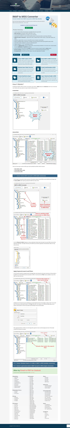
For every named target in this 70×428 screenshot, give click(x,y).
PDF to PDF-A (16, 417)
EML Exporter (16, 385)
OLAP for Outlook (47, 387)
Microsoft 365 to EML (33, 408)
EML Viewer (46, 380)
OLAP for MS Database (48, 385)
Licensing (46, 10)
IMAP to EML (31, 399)
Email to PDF (16, 377)
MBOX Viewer (47, 381)
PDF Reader (16, 397)
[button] (35, 176)
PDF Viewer (46, 377)
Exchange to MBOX (32, 410)
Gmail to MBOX (32, 418)
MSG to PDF (16, 405)
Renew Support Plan (48, 407)
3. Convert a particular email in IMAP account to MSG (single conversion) (34, 366)
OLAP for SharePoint (48, 386)
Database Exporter (17, 387)
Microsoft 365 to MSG (33, 407)
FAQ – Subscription (47, 397)
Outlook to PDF (32, 400)
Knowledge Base (16, 381)
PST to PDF (16, 404)
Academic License (47, 400)
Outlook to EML (32, 402)
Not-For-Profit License (48, 399)
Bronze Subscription (48, 392)
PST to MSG (31, 378)
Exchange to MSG (32, 411)
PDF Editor (15, 392)
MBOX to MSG (32, 391)
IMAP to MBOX (32, 398)
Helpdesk (15, 378)
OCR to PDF (16, 416)
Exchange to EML (32, 412)
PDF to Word (16, 418)
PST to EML (31, 379)
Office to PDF (16, 414)
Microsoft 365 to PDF (33, 405)
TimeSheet (16, 380)
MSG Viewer (47, 379)
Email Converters (29, 10)
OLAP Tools (35, 10)
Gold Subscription (47, 395)
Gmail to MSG (32, 416)
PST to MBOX (31, 380)
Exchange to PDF (16, 412)
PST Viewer (46, 378)
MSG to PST (31, 385)
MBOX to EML (32, 392)
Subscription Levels (48, 391)
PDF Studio (16, 391)
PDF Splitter (16, 400)
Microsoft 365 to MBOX (33, 406)
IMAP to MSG (31, 397)
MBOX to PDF (16, 407)
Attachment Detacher (17, 386)
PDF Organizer (16, 398)
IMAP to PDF (31, 395)
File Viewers (41, 10)
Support (51, 10)
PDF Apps (15, 10)
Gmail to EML (31, 417)
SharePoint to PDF (17, 415)
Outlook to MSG (32, 401)
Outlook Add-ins (21, 10)
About (46, 412)
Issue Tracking (16, 379)
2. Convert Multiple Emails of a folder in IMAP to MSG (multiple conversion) (35, 363)
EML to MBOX (32, 388)
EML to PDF (16, 406)
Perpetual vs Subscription (48, 396)
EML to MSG (31, 387)
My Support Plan (47, 406)
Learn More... (33, 372)
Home (11, 10)
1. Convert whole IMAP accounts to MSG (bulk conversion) (30, 175)
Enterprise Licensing (48, 398)
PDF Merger (16, 399)
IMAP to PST (31, 396)
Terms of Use (47, 418)
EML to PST (31, 389)
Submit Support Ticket (48, 405)
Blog (45, 417)
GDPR (46, 416)
